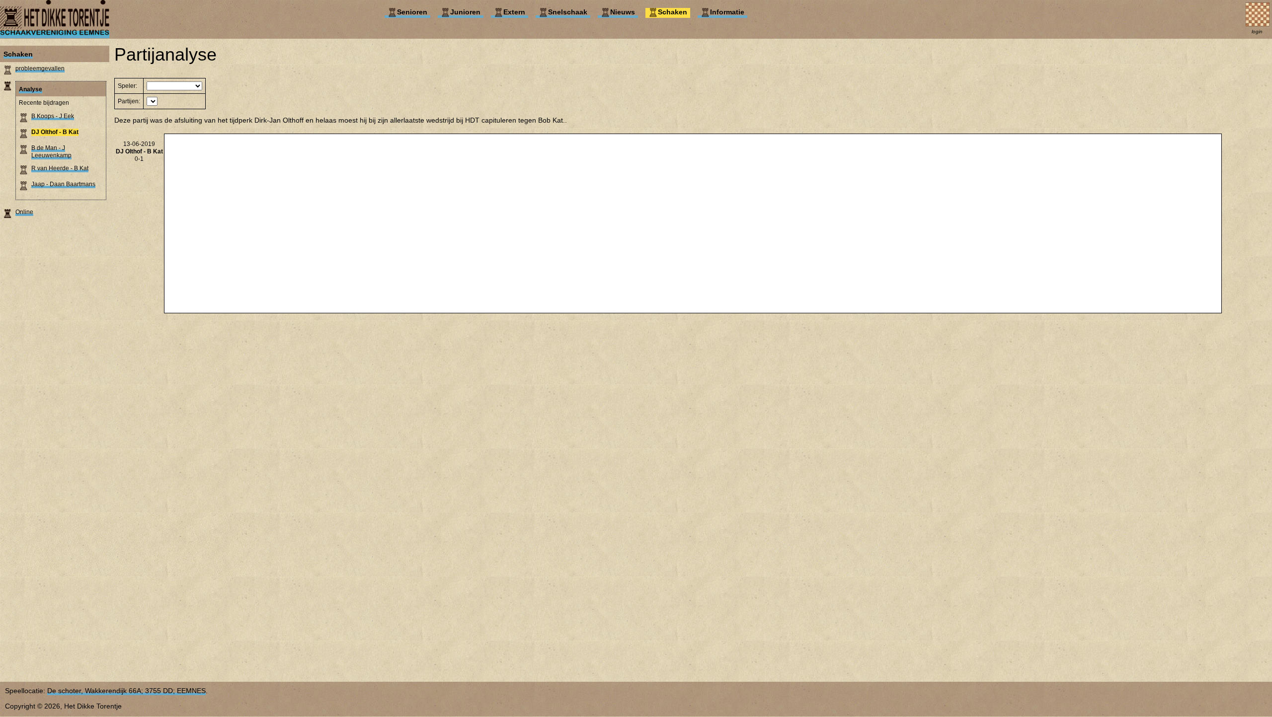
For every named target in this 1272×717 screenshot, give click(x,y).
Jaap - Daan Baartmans (63, 184)
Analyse (30, 89)
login (1257, 31)
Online (24, 212)
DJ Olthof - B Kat (55, 132)
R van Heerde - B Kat (59, 168)
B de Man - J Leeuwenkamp (51, 151)
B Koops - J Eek (52, 116)
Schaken (18, 54)
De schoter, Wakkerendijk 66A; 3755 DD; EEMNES (126, 691)
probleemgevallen (40, 68)
